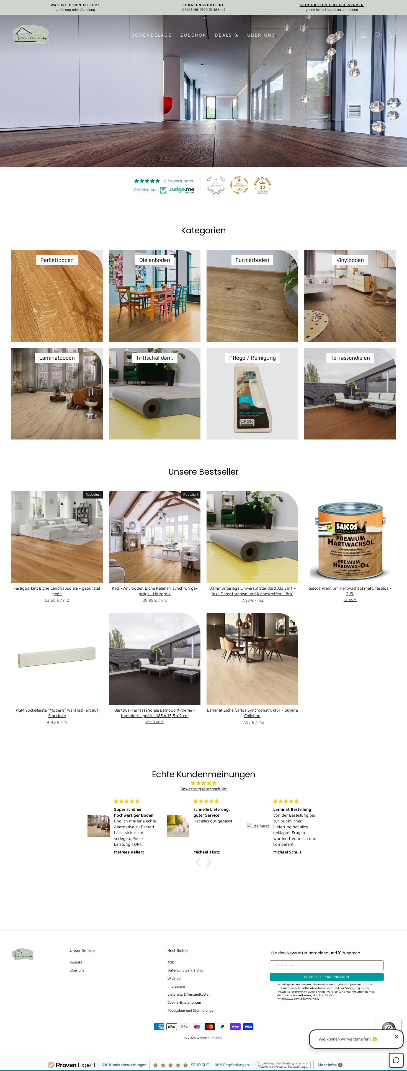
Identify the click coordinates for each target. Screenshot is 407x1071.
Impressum (176, 986)
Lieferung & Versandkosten (189, 994)
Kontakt (76, 962)
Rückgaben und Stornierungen (191, 1010)
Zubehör (193, 34)
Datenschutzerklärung (185, 970)
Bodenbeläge (152, 34)
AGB (171, 962)
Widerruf (175, 978)
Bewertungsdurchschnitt (204, 788)
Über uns (261, 34)
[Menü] (398, 1022)
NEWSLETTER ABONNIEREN (326, 977)
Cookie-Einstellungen (184, 1002)
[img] (203, 783)
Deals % (227, 34)
